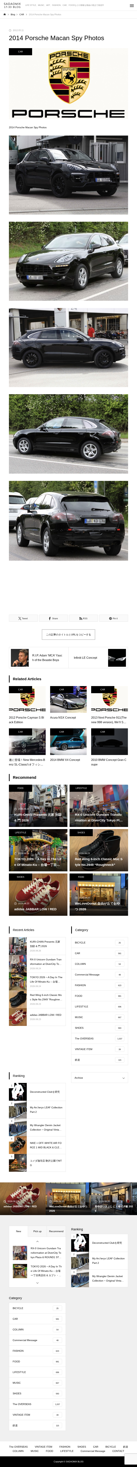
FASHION (64, 1446)
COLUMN (18, 1451)
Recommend (56, 1231)
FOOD (20, 788)
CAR (20, 51)
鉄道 (125, 1446)
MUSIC (35, 1451)
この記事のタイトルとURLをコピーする (68, 634)
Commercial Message (93, 1451)
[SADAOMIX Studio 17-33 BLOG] (13, 5)
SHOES (81, 832)
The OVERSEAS (18, 1446)
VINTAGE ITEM (43, 1446)
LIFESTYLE (81, 788)
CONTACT (118, 1451)
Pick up (37, 1231)
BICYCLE (110, 1446)
